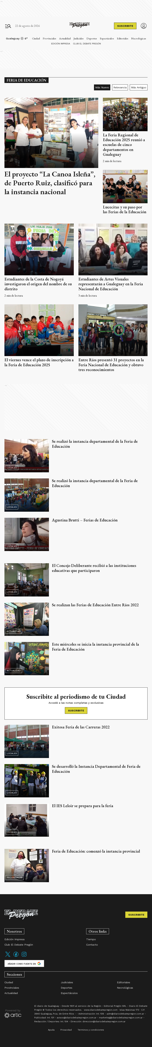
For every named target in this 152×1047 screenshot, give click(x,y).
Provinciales (49, 38)
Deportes (92, 38)
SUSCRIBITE (125, 25)
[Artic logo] (12, 1013)
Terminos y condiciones (91, 1030)
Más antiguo (138, 87)
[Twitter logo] (7, 956)
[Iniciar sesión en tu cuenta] (144, 26)
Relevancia (120, 87)
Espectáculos (107, 38)
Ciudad (36, 38)
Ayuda (51, 1030)
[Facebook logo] (16, 956)
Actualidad (65, 38)
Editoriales (122, 38)
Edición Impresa (60, 43)
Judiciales (79, 38)
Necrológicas (138, 38)
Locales (12, 467)
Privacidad (66, 1030)
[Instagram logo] (24, 956)
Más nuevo (102, 87)
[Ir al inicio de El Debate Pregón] (80, 26)
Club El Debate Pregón (87, 43)
